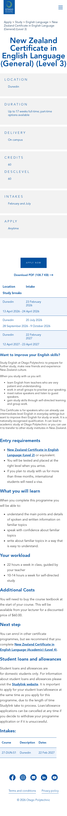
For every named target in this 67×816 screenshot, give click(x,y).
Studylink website (25, 684)
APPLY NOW (33, 263)
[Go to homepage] (9, 7)
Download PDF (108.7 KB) (32, 275)
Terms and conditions (22, 791)
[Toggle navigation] (60, 8)
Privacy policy (50, 791)
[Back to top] (63, 811)
